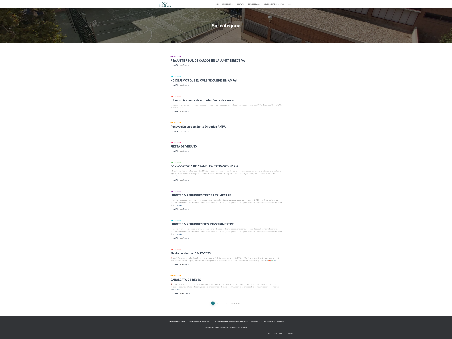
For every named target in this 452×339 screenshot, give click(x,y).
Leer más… (175, 176)
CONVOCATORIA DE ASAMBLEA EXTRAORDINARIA (204, 166)
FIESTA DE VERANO (183, 146)
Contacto (240, 4)
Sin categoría (175, 57)
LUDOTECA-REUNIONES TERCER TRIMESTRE (200, 195)
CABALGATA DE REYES (185, 279)
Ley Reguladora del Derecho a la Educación (231, 322)
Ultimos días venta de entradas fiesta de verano (202, 100)
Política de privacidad (176, 322)
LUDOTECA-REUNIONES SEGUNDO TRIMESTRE (202, 224)
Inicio (217, 4)
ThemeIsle (289, 334)
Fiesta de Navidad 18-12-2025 (190, 253)
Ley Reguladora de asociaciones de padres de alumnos (226, 328)
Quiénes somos (227, 4)
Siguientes (235, 303)
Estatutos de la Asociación (199, 322)
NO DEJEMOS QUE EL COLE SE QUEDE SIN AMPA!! (203, 80)
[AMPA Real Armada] (165, 4)
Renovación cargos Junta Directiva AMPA (198, 126)
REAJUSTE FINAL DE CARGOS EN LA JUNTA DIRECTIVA (207, 60)
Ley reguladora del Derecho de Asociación (267, 322)
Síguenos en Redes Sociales (274, 4)
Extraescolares (254, 4)
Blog (289, 4)
